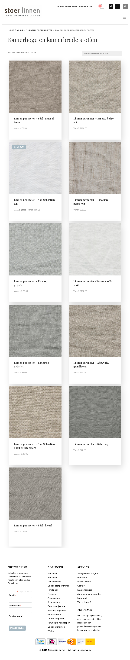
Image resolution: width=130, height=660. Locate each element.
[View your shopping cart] (101, 6)
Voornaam (15, 605)
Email (12, 595)
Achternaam (16, 615)
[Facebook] (111, 6)
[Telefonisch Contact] (117, 6)
